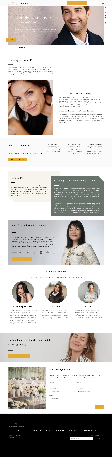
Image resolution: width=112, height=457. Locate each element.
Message (51, 395)
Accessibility (26, 445)
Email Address (80, 388)
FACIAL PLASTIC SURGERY (55, 430)
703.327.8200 (61, 3)
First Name (51, 382)
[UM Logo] (21, 252)
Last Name (79, 382)
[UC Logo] (27, 252)
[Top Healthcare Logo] (40, 252)
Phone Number (52, 388)
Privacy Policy (20, 445)
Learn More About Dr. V (22, 259)
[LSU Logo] (14, 252)
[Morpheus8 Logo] (47, 252)
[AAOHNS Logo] (53, 252)
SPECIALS (88, 430)
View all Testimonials (17, 159)
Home (9, 52)
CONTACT (99, 430)
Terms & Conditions (12, 445)
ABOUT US (37, 430)
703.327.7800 (15, 439)
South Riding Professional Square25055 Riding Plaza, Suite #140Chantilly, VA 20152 (18, 433)
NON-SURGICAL (75, 430)
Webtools (101, 445)
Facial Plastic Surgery (15, 52)
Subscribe (98, 438)
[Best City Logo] (34, 252)
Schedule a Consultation (19, 356)
